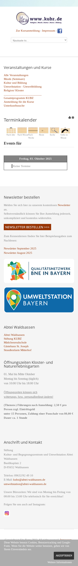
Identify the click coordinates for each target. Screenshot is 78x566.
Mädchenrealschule (15, 342)
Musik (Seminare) (14, 78)
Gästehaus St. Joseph (16, 346)
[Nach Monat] (22, 130)
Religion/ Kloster (14, 90)
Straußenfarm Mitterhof (17, 350)
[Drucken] (69, 117)
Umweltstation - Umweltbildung (23, 86)
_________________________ (23, 94)
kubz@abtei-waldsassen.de (29, 479)
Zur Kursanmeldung (28, 30)
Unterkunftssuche (14, 105)
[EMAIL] (73, 117)
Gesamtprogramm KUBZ (19, 98)
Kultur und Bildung (15, 82)
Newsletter (64, 205)
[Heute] (43, 130)
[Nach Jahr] (11, 130)
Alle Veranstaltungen (16, 75)
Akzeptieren (64, 555)
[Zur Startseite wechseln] (39, 17)
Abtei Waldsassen (14, 334)
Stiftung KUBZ (13, 338)
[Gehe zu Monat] (65, 130)
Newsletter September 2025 (20, 248)
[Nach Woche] (33, 130)
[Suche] (54, 130)
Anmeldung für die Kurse (19, 101)
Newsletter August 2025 (18, 252)
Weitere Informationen (60, 562)
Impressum (48, 30)
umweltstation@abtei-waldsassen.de (25, 484)
